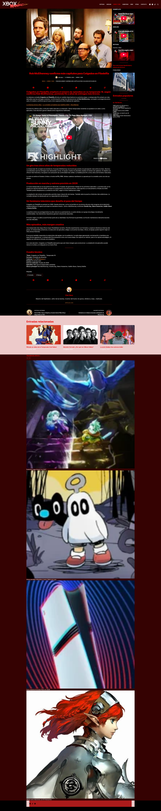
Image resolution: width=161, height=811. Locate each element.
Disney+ (42, 259)
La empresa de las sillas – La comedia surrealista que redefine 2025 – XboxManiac (52, 105)
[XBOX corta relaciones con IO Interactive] (80, 744)
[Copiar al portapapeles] (105, 87)
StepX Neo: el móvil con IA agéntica (121, 113)
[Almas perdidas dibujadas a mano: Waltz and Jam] (80, 524)
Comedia (30, 275)
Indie (131, 4)
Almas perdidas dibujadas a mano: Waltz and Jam (41, 579)
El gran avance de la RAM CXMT (120, 111)
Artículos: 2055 (69, 302)
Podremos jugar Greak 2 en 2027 (36, 469)
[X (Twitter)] (150, 4)
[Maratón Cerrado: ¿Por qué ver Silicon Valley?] (80, 334)
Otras (137, 4)
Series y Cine (116, 4)
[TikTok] (155, 4)
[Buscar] (157, 4)
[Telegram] (62, 87)
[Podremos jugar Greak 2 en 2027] (80, 414)
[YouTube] (152, 4)
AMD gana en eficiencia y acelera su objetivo (121, 106)
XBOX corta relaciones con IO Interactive (39, 799)
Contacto (144, 4)
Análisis (108, 4)
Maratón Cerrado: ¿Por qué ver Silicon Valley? (78, 347)
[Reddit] (90, 87)
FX (34, 259)
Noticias (102, 4)
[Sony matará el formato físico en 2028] (80, 634)
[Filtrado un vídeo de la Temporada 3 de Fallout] (43, 334)
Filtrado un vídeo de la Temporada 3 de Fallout (41, 347)
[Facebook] (33, 87)
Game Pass (125, 4)
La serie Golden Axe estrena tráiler (111, 347)
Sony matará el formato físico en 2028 (38, 689)
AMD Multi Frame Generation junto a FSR (122, 116)
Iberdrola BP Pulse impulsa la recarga (122, 108)
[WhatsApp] (76, 87)
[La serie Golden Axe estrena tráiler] (117, 334)
